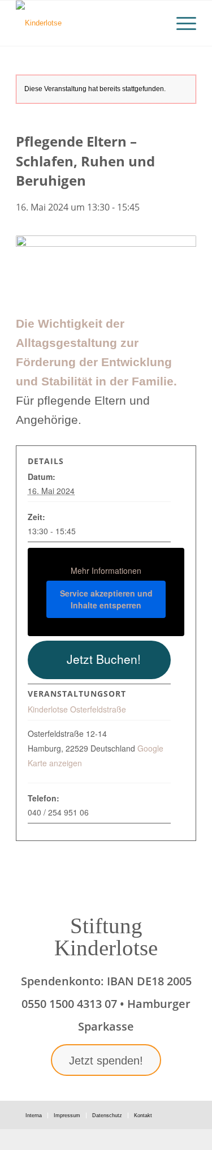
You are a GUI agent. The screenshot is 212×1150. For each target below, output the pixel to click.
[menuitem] (180, 23)
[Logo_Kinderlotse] (88, 23)
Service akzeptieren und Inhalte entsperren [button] (106, 599)
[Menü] (180, 23)
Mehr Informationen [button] (106, 571)
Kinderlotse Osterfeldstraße (77, 709)
